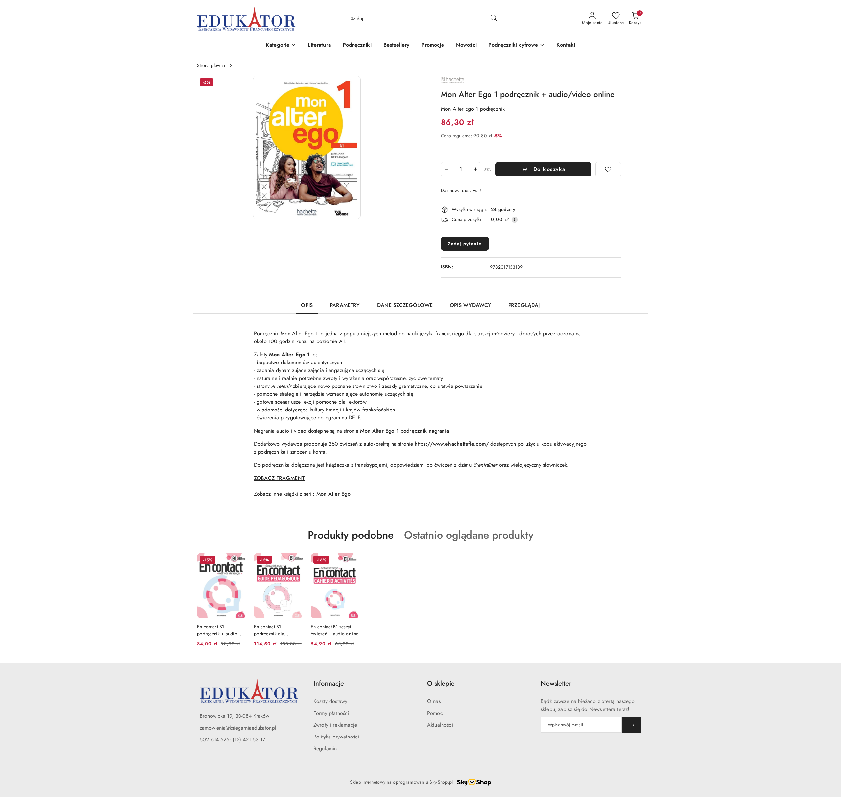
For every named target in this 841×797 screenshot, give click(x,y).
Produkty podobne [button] (351, 535)
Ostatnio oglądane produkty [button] (468, 535)
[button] (281, 45)
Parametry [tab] (345, 305)
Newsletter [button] (556, 683)
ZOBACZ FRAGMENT (279, 478)
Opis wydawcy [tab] (470, 305)
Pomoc (435, 713)
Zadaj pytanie (465, 243)
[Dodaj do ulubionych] (608, 169)
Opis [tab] (307, 305)
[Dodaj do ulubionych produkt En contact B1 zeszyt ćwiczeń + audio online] (352, 561)
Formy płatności (331, 713)
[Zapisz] (631, 725)
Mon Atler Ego (333, 494)
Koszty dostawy (330, 701)
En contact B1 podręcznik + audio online (217, 630)
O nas (434, 701)
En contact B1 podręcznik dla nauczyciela (269, 630)
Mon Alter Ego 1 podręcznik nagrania (404, 430)
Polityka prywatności (336, 736)
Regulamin (325, 748)
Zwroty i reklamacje (335, 725)
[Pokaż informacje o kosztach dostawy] (514, 219)
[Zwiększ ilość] (475, 169)
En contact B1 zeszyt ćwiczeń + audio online (334, 630)
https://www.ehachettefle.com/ (452, 444)
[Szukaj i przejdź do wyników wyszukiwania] (493, 19)
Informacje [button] (328, 683)
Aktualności (440, 725)
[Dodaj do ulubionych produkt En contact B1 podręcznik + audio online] (238, 561)
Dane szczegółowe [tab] (405, 305)
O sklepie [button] (441, 683)
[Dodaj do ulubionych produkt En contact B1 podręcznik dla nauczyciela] (295, 561)
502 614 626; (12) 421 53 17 (232, 739)
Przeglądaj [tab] (524, 305)
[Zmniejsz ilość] (446, 169)
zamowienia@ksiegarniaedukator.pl (238, 728)
